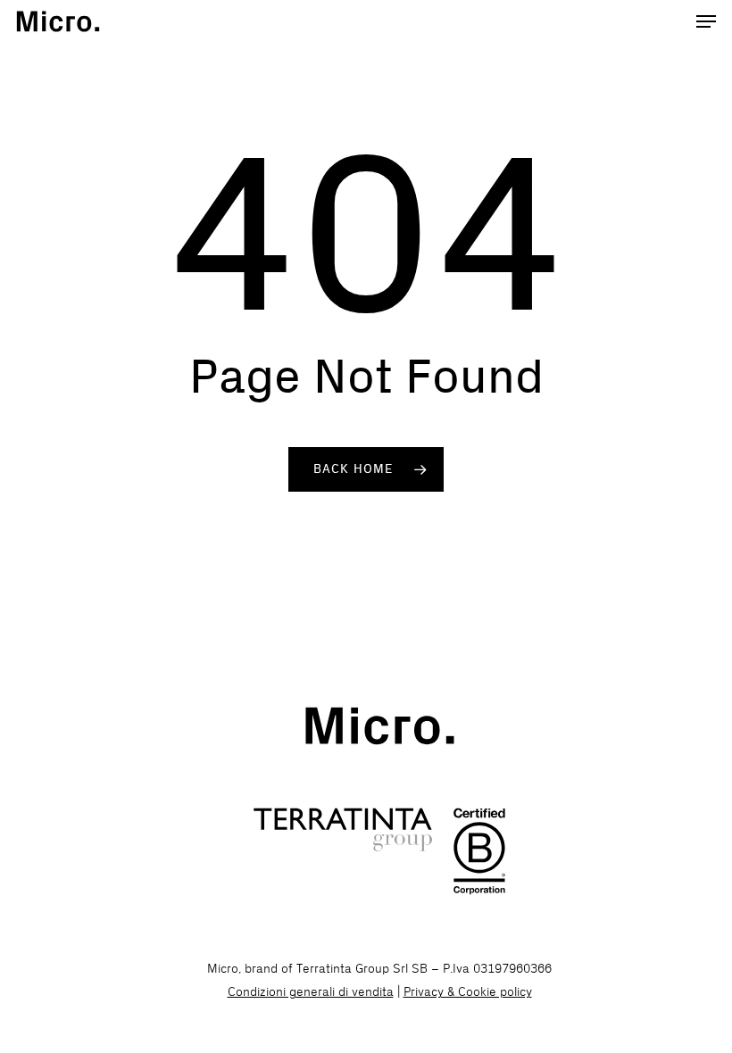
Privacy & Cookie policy (467, 992)
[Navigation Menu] (706, 21)
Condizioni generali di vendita (311, 992)
